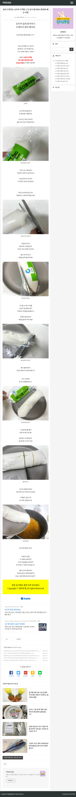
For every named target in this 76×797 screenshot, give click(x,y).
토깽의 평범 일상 (62, 63)
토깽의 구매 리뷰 (62, 66)
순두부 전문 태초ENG (12, 610)
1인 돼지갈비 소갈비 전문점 (15, 624)
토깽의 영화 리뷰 (62, 68)
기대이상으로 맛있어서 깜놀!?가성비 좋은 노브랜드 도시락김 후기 (19, 660)
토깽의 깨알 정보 (20, 17)
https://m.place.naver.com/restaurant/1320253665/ (21, 621)
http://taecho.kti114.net (12, 607)
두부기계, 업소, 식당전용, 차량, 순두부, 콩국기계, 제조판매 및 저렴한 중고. (26, 614)
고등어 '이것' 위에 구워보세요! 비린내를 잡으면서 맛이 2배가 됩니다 (19, 658)
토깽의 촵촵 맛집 (62, 74)
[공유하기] (9, 639)
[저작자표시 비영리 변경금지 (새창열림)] (25, 639)
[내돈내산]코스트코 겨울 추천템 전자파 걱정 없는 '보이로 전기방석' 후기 (20, 655)
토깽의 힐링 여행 (62, 71)
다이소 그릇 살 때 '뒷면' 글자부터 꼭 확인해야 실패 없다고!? (17, 653)
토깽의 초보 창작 (62, 81)
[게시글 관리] (12, 639)
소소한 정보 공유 (61, 61)
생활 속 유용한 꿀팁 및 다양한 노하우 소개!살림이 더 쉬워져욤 (23, 775)
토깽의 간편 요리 (62, 76)
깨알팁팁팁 (6, 3)
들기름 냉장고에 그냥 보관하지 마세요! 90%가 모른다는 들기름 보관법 (20, 651)
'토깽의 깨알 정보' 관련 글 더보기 (13, 757)
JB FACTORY (72, 794)
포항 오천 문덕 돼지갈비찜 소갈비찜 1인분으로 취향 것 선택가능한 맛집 (20, 628)
